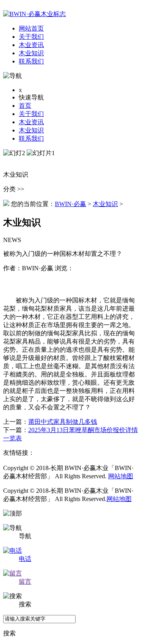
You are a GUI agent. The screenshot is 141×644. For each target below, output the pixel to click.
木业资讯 (31, 122)
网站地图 (120, 476)
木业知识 (31, 130)
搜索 (9, 633)
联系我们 (31, 138)
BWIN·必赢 (70, 204)
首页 (25, 105)
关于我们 (31, 113)
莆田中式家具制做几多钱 (62, 421)
